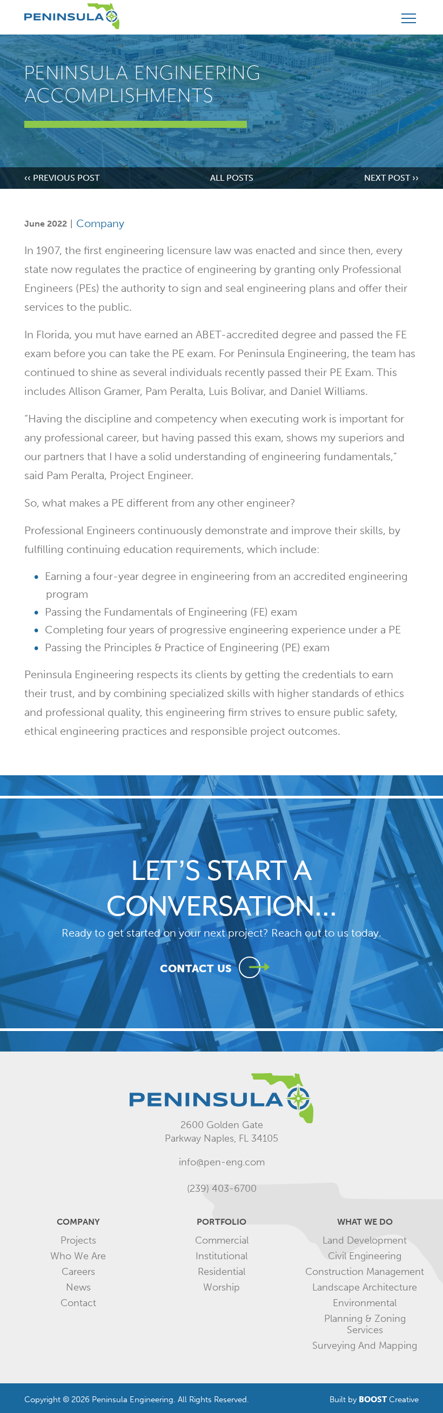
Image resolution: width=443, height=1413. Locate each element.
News (78, 1287)
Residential (221, 1272)
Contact (78, 1303)
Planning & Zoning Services (365, 1324)
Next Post (391, 178)
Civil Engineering (364, 1256)
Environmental (365, 1303)
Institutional (221, 1256)
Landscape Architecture (364, 1287)
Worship (221, 1287)
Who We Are (78, 1256)
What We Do (365, 1222)
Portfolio (221, 1222)
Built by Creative (374, 1399)
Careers (78, 1272)
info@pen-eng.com (222, 1162)
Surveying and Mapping (364, 1345)
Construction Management (364, 1272)
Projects (78, 1240)
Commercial (222, 1240)
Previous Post (61, 178)
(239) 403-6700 (222, 1188)
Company (100, 223)
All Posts (231, 178)
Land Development (365, 1240)
